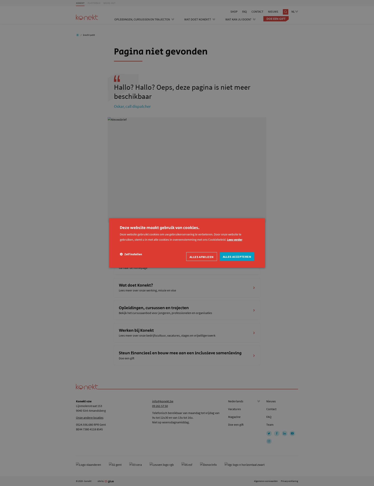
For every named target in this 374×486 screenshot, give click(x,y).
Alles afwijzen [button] (202, 257)
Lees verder (234, 239)
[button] (131, 254)
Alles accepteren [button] (237, 257)
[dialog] (187, 243)
